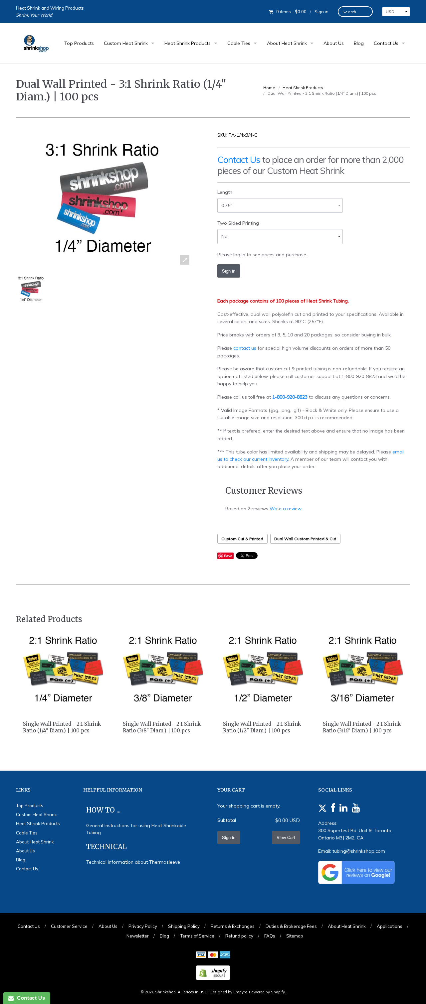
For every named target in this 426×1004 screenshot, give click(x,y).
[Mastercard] (213, 955)
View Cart (286, 837)
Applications (389, 926)
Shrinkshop (165, 992)
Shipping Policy (184, 926)
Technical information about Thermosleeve (133, 862)
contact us (244, 348)
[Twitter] (322, 808)
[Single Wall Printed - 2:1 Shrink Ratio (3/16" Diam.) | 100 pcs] (363, 669)
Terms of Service (197, 936)
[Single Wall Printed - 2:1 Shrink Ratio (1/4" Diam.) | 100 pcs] (63, 669)
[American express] (225, 955)
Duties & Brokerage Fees (291, 926)
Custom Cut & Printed (242, 538)
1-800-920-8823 (290, 397)
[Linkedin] (343, 808)
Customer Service (69, 926)
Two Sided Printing (238, 223)
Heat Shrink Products (187, 43)
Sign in (321, 11)
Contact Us (386, 43)
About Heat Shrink (287, 43)
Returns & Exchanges (233, 926)
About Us (333, 43)
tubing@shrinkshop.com (358, 851)
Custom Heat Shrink (126, 43)
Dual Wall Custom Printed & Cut (305, 538)
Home (269, 87)
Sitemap (294, 936)
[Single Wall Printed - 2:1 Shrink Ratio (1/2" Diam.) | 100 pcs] (263, 669)
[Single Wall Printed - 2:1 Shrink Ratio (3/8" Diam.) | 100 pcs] (163, 669)
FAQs (269, 936)
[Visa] (201, 955)
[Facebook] (333, 808)
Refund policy (239, 936)
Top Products (79, 43)
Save (228, 555)
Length (224, 192)
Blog (359, 43)
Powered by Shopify (267, 992)
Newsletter (137, 936)
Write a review (286, 509)
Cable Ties (238, 43)
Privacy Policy (142, 926)
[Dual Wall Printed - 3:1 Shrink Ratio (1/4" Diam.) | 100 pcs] (31, 289)
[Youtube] (356, 808)
